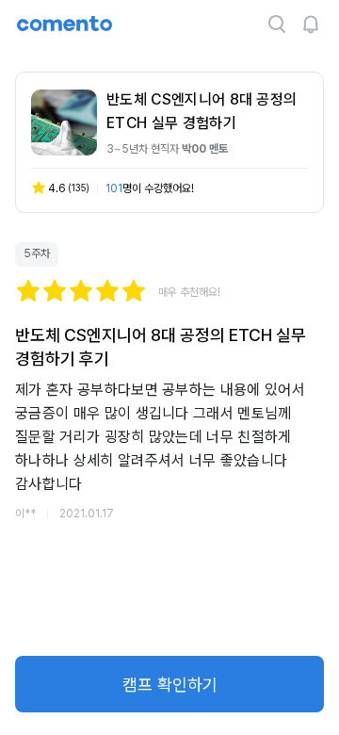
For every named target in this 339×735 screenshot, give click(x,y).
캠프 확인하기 (170, 684)
